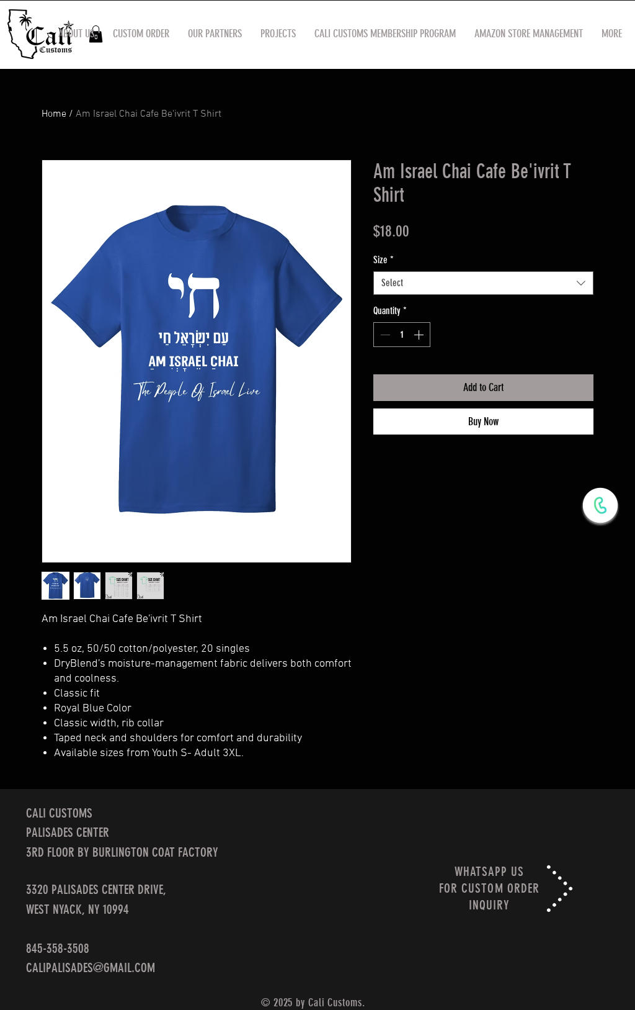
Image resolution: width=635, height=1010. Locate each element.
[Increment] (420, 334)
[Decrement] (384, 334)
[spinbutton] (402, 334)
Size (383, 260)
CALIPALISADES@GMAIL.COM (90, 967)
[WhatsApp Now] (600, 505)
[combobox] (483, 283)
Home (54, 114)
